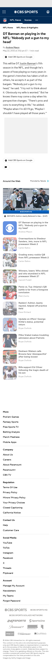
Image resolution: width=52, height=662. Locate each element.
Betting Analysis (11, 432)
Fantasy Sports (10, 422)
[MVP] (9, 632)
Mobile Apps (9, 442)
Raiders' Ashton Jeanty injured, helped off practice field (32, 305)
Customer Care (11, 530)
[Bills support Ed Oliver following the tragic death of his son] (10, 373)
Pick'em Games (11, 416)
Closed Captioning (12, 507)
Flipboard (8, 573)
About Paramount (12, 464)
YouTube (7, 542)
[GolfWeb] (40, 633)
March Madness (11, 437)
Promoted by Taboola (38, 181)
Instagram (8, 552)
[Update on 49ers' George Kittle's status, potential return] (10, 325)
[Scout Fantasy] (24, 633)
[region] (26, 201)
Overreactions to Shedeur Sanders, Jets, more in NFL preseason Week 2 (32, 241)
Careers (7, 459)
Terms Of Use (10, 487)
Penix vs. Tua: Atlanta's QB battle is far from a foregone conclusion (33, 289)
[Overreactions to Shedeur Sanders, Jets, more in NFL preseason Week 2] (10, 244)
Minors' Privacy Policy (14, 497)
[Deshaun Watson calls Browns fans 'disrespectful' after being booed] (10, 357)
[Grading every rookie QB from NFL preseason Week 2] (10, 260)
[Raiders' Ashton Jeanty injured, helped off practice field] (10, 308)
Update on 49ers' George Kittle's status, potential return (31, 322)
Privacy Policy (10, 492)
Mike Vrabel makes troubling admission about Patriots (33, 336)
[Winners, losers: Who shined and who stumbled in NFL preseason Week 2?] (10, 276)
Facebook (8, 558)
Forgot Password (11, 600)
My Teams (8, 595)
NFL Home (8, 27)
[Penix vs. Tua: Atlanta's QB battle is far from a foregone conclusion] (10, 292)
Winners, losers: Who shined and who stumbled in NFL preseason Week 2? (33, 273)
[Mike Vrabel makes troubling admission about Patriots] (10, 341)
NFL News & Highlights (27, 27)
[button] (4, 12)
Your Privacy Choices (14, 502)
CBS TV (7, 474)
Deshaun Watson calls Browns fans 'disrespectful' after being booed (32, 354)
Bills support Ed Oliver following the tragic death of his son (33, 370)
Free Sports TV (11, 427)
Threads (7, 568)
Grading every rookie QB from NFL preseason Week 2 (33, 256)
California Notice (12, 512)
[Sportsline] (37, 620)
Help (5, 525)
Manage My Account (13, 585)
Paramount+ (9, 469)
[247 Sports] (16, 620)
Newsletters (9, 590)
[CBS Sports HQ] (38, 609)
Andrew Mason (12, 47)
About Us (8, 454)
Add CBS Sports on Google (20, 57)
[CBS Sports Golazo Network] (26, 615)
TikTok (6, 547)
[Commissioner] (35, 626)
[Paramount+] (16, 626)
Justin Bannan (28, 63)
